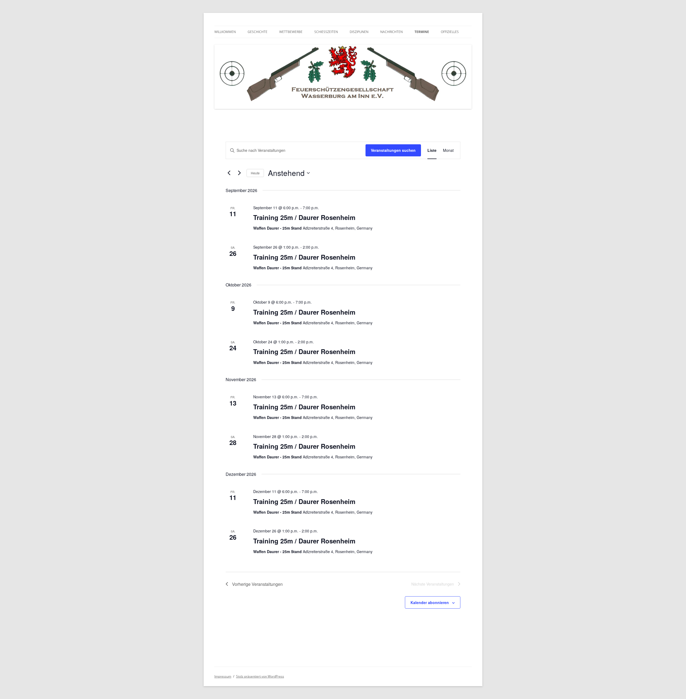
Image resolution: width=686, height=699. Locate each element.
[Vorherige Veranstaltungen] (229, 173)
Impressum (222, 676)
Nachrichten (391, 32)
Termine (422, 32)
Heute (255, 173)
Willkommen (225, 32)
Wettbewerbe (291, 32)
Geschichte (257, 32)
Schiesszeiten (326, 32)
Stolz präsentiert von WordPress (260, 676)
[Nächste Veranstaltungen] (239, 173)
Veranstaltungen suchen (393, 150)
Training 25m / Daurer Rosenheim (304, 217)
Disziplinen (359, 32)
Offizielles (450, 32)
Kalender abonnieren (430, 602)
